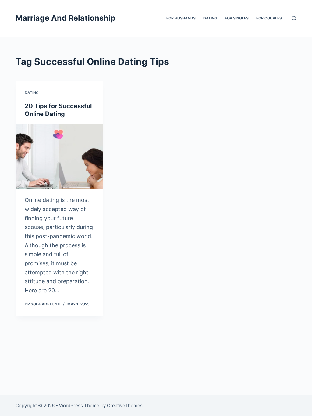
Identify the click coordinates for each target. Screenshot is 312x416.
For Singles (237, 18)
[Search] (294, 18)
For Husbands (181, 18)
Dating (210, 18)
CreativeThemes (125, 405)
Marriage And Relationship (65, 18)
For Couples (269, 18)
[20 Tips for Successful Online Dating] (59, 156)
